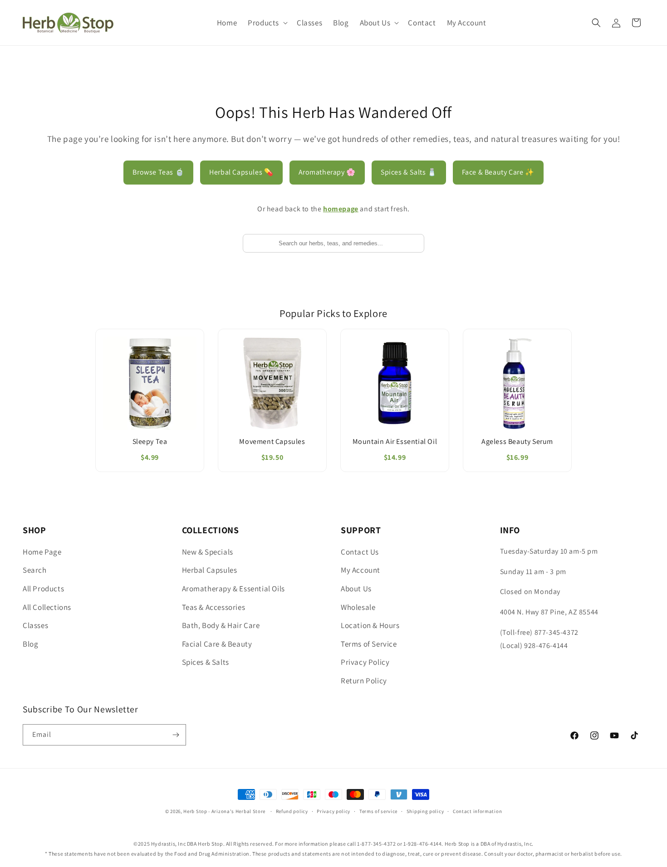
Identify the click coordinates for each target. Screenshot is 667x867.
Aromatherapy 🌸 (327, 172)
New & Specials (207, 552)
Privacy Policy (365, 662)
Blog (30, 644)
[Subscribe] (176, 734)
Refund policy (292, 811)
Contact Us (360, 552)
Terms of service (378, 811)
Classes (35, 625)
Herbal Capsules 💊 (241, 172)
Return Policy (364, 681)
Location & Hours (370, 625)
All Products (43, 589)
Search (35, 570)
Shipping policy (425, 811)
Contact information (477, 811)
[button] (266, 22)
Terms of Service (369, 644)
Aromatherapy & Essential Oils (233, 589)
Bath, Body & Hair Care (221, 625)
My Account (360, 570)
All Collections (47, 607)
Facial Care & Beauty (217, 644)
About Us (356, 589)
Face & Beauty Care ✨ (498, 172)
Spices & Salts (205, 662)
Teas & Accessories (213, 607)
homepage (340, 209)
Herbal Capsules (209, 570)
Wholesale (358, 607)
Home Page (42, 552)
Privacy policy (333, 811)
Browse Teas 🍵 (158, 172)
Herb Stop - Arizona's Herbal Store (224, 811)
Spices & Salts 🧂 (409, 172)
